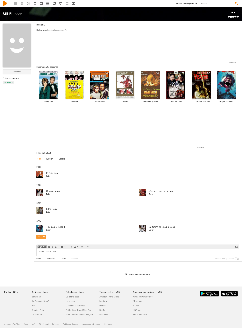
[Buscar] (236, 3)
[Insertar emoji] (81, 246)
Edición (49, 159)
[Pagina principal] (5, 5)
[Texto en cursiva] (52, 246)
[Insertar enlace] (71, 246)
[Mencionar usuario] (87, 246)
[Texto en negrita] (49, 246)
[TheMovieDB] (9, 84)
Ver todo (41, 237)
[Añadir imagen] (75, 246)
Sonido (62, 159)
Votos (63, 259)
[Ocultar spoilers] (42, 246)
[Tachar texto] (56, 246)
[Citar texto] (62, 246)
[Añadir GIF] (78, 246)
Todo (38, 159)
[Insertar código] (65, 246)
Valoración (51, 259)
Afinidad (74, 259)
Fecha (38, 259)
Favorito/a (17, 72)
